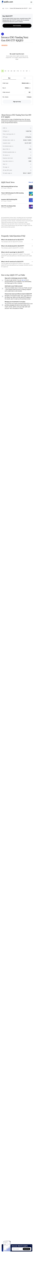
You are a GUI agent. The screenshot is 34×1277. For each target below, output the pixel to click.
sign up (23, 280)
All (29, 71)
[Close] (31, 1245)
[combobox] (26, 83)
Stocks (6, 8)
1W (5, 71)
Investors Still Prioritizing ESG (9, 199)
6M (14, 71)
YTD (18, 71)
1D (2, 71)
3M (11, 71)
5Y (23, 71)
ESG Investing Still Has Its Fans (9, 186)
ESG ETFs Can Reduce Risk (8, 206)
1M (8, 71)
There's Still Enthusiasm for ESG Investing (12, 193)
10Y (27, 71)
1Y (20, 71)
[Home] (7, 2)
